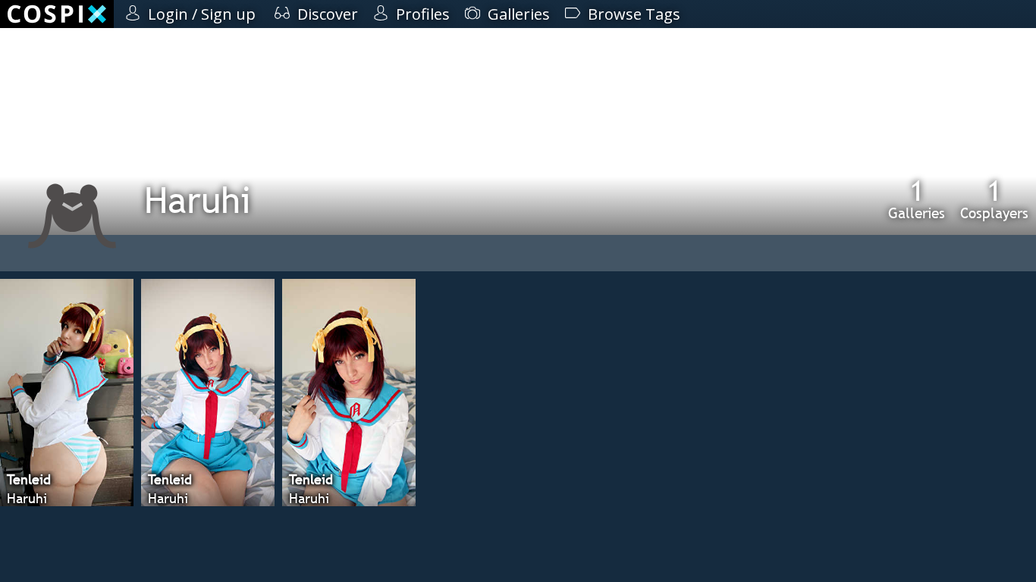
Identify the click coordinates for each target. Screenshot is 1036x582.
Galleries (916, 199)
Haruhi (197, 200)
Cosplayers (994, 199)
